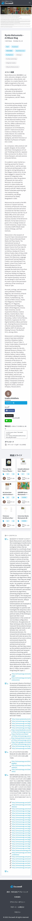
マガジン (17, 912)
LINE (9, 421)
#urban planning (11, 59)
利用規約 (17, 897)
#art (7, 47)
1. (7, 539)
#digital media (11, 63)
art (7, 474)
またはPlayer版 (16, 418)
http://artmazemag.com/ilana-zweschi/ (21, 766)
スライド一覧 (10, 403)
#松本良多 (9, 51)
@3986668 (8, 400)
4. (7, 775)
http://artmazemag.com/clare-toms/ (21, 770)
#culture (15, 47)
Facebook (11, 410)
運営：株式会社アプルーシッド (17, 892)
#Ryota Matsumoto (12, 67)
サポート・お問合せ (17, 907)
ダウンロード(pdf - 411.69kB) (17, 445)
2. (7, 684)
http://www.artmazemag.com (21, 850)
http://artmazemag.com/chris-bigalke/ (21, 762)
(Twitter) (10, 415)
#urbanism (9, 55)
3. (7, 752)
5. (7, 871)
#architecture (20, 51)
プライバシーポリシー (17, 902)
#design (18, 55)
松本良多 (24, 497)
